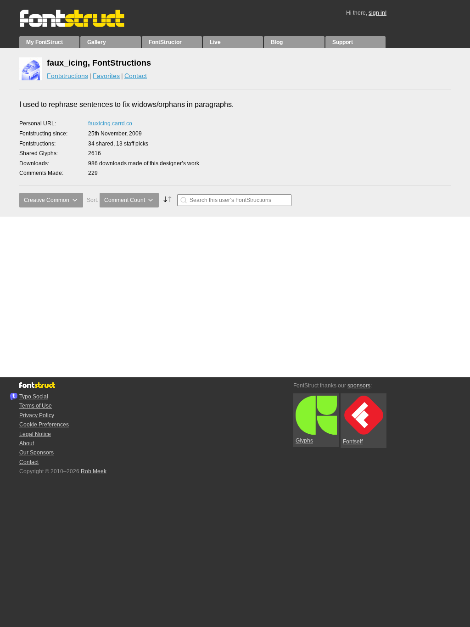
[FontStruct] (81, 25)
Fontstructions (67, 75)
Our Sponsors (36, 452)
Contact (135, 75)
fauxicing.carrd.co (110, 123)
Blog (277, 42)
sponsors (358, 385)
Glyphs (304, 440)
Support (342, 42)
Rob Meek (93, 471)
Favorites (106, 75)
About (26, 443)
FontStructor (165, 42)
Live (215, 42)
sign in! (377, 13)
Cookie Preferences (44, 424)
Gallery (96, 42)
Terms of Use (35, 406)
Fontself (353, 441)
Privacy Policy (36, 415)
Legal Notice (35, 434)
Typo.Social (33, 396)
